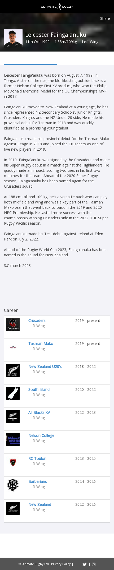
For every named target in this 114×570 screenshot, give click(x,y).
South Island (39, 389)
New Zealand (39, 504)
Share (105, 18)
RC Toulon (37, 458)
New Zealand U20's (45, 366)
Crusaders (37, 320)
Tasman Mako (40, 343)
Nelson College (41, 435)
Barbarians (37, 481)
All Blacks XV (39, 412)
